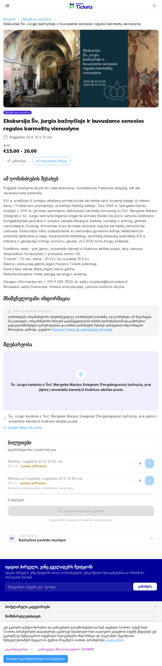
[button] (81, 538)
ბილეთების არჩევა (51, 161)
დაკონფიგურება (19, 649)
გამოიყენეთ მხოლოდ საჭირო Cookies (66, 649)
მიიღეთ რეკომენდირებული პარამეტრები (36, 659)
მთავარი (9, 19)
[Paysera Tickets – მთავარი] (81, 6)
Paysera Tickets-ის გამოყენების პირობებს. (82, 329)
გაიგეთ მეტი (114, 640)
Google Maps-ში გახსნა (22, 427)
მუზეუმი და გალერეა (37, 19)
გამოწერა (145, 586)
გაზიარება (16, 161)
